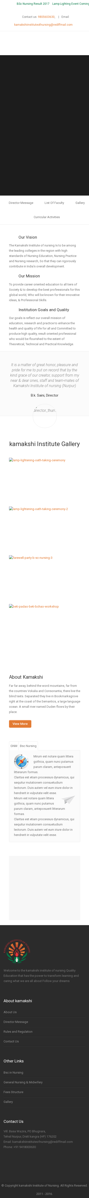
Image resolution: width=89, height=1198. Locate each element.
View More (20, 724)
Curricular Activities (47, 217)
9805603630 (46, 17)
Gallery (80, 203)
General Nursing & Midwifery (23, 1082)
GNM (13, 746)
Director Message (21, 203)
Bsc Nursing (28, 746)
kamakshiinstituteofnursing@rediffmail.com (43, 24)
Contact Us (11, 1041)
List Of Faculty (54, 203)
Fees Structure (13, 1092)
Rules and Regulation (18, 1031)
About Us (10, 1012)
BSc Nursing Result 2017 (29, 3)
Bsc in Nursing (13, 1072)
